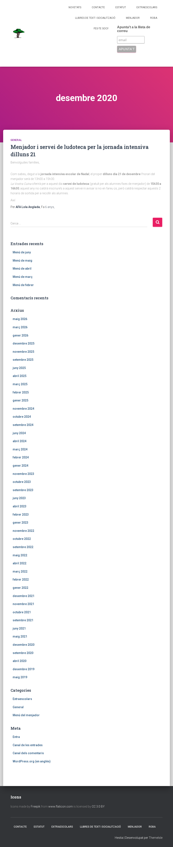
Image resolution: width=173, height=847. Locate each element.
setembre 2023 (23, 490)
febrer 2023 (21, 514)
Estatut (120, 7)
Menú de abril (22, 268)
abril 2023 (19, 506)
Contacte (98, 7)
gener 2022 (20, 587)
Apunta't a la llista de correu (133, 29)
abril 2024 (19, 441)
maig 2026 (20, 319)
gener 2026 (20, 335)
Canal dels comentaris (28, 753)
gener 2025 (20, 400)
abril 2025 (19, 376)
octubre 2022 (22, 538)
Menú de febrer (23, 285)
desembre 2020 (23, 644)
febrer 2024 (21, 457)
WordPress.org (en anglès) (32, 761)
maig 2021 (20, 636)
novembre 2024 (23, 408)
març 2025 (20, 384)
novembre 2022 (23, 530)
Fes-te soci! (101, 28)
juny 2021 (19, 628)
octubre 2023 (22, 482)
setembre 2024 (23, 425)
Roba (153, 17)
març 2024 (20, 449)
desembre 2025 (23, 343)
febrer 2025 (21, 392)
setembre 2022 (23, 547)
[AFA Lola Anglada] (18, 33)
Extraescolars (147, 7)
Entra (16, 737)
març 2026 (20, 327)
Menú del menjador (26, 715)
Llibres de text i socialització (95, 17)
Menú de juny (22, 252)
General (16, 140)
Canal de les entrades (28, 745)
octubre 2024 (22, 416)
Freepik (35, 806)
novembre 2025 (23, 351)
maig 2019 (20, 677)
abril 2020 (19, 661)
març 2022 (20, 571)
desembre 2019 (23, 669)
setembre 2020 (23, 653)
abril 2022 (19, 563)
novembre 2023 (23, 474)
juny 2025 (19, 368)
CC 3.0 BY (98, 806)
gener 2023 (20, 522)
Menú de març (22, 276)
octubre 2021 (22, 612)
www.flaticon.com (60, 806)
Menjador (133, 17)
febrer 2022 (21, 579)
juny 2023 (19, 498)
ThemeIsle (155, 837)
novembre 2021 (23, 604)
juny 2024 (19, 433)
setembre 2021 (23, 620)
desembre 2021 (23, 596)
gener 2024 (20, 465)
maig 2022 (20, 555)
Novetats (75, 7)
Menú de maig (22, 260)
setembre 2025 (23, 359)
